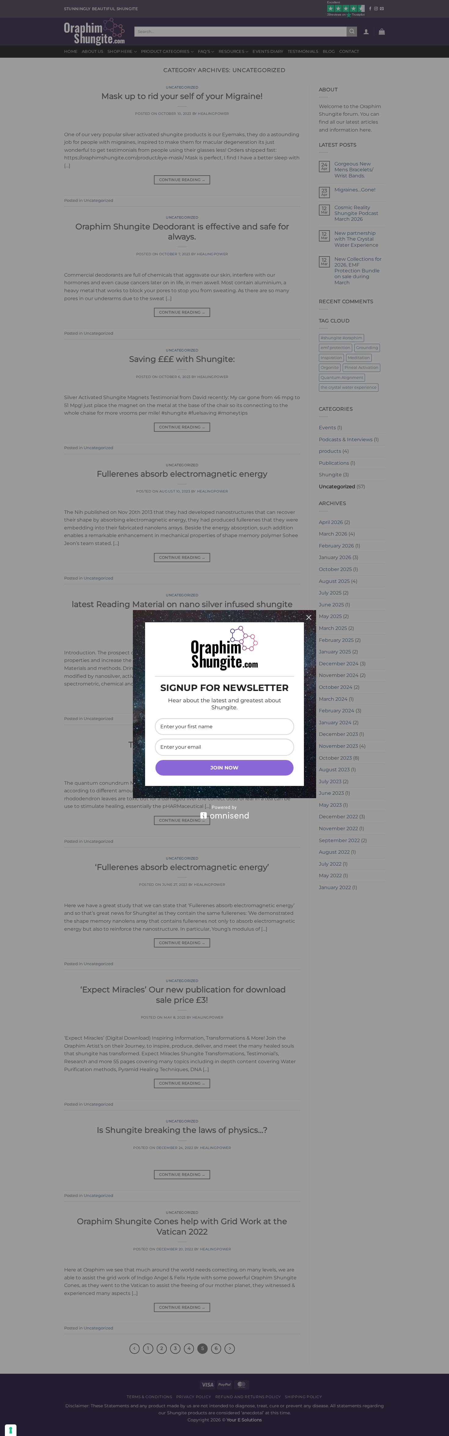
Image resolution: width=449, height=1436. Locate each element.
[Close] (308, 617)
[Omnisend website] (224, 812)
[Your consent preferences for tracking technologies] (10, 1430)
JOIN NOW (224, 768)
